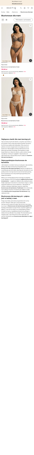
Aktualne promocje (17, 3)
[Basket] (31, 8)
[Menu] (2, 8)
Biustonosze (15, 12)
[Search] (20, 8)
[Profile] (24, 8)
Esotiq (3, 12)
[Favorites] (28, 8)
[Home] (11, 8)
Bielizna (8, 12)
